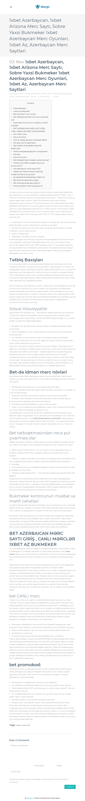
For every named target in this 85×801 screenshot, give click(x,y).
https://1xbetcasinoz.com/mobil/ (47, 418)
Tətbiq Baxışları (19, 108)
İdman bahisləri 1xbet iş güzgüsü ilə (28, 186)
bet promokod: (19, 137)
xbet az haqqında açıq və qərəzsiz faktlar (30, 140)
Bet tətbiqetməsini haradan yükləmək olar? (31, 160)
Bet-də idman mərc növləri (24, 114)
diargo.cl (30, 798)
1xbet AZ (26, 725)
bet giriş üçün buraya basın (24, 143)
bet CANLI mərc (20, 134)
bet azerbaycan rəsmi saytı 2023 (26, 169)
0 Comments (43, 96)
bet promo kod (19, 157)
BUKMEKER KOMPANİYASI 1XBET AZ (29, 177)
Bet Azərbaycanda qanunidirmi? (26, 183)
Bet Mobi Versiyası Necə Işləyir (26, 180)
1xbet (18, 725)
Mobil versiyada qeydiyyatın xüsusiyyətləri (30, 151)
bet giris (16, 154)
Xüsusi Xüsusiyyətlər (21, 111)
